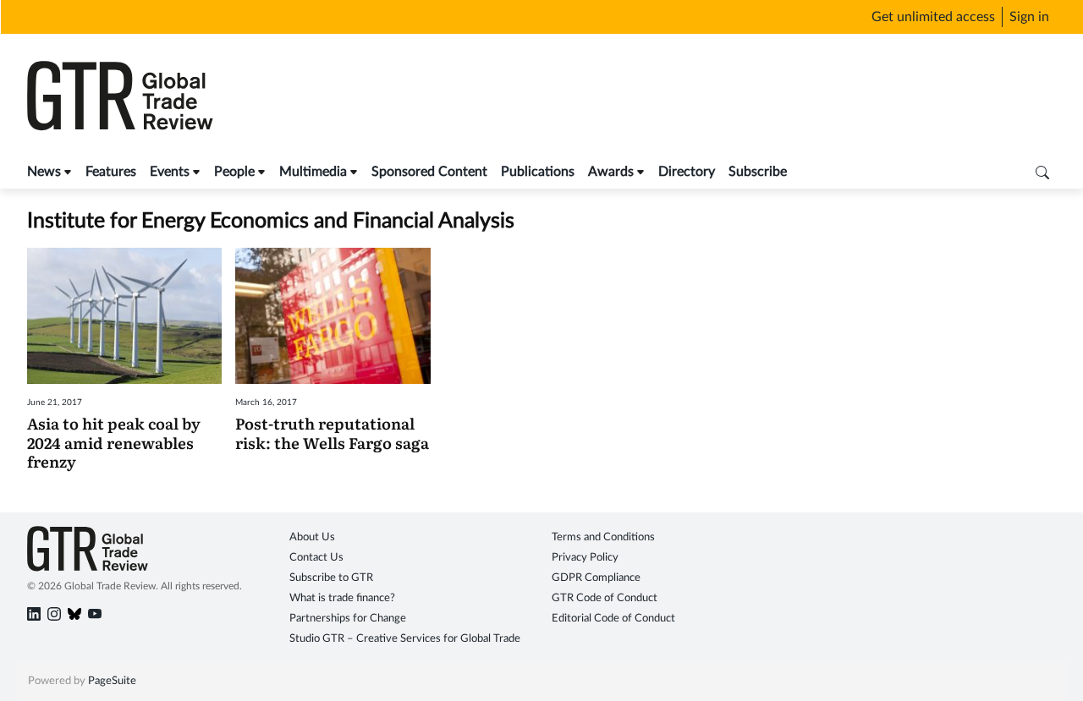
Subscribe (757, 171)
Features (110, 171)
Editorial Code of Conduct (613, 618)
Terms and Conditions (603, 537)
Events (170, 171)
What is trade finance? (342, 598)
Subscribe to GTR (331, 577)
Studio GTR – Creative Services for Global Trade (404, 638)
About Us (312, 537)
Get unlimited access (933, 17)
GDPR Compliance (596, 577)
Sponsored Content (429, 171)
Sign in (1029, 17)
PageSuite (112, 681)
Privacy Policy (585, 557)
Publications (537, 171)
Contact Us (316, 557)
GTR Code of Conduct (604, 598)
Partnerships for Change (347, 618)
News (44, 171)
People (234, 171)
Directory (686, 171)
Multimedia (313, 171)
